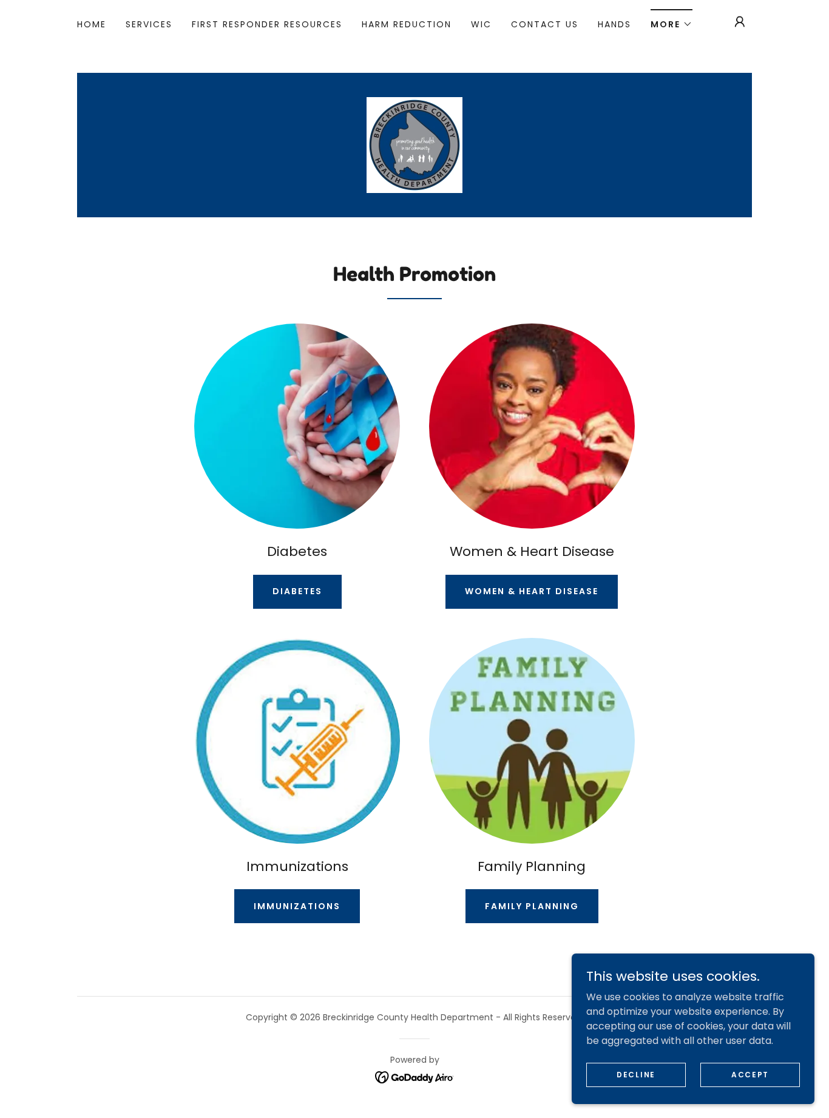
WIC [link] (481, 24)
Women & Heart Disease (531, 591)
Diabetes (297, 591)
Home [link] (91, 24)
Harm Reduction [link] (407, 24)
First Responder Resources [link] (267, 24)
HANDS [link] (614, 24)
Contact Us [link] (544, 24)
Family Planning (532, 906)
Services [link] (149, 24)
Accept (750, 1074)
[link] (414, 144)
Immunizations (297, 906)
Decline (636, 1074)
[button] (671, 20)
